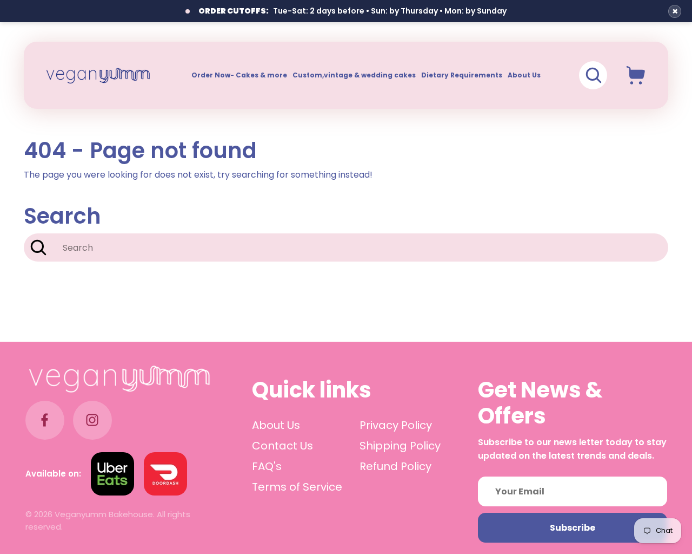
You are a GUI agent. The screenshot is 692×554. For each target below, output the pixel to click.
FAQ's (267, 466)
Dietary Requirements (461, 75)
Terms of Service (297, 486)
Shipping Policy (400, 445)
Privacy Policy (396, 425)
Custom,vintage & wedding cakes (354, 75)
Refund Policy (395, 466)
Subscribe (572, 528)
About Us (524, 75)
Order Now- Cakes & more (239, 75)
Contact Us (282, 445)
